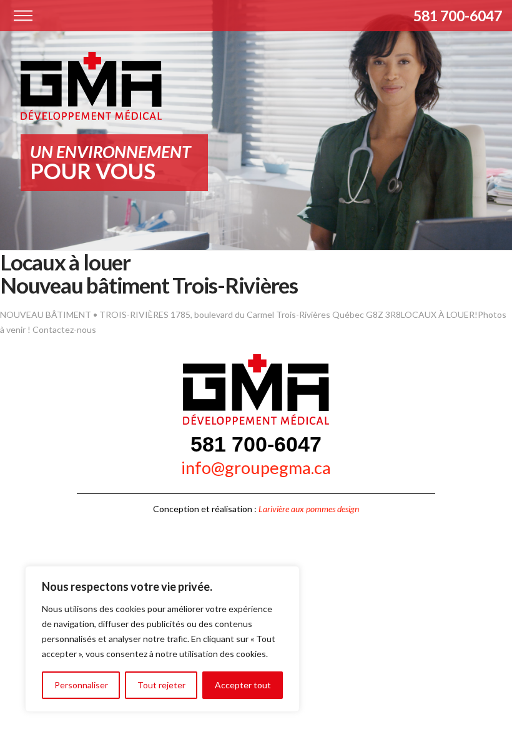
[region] (162, 639)
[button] (23, 15)
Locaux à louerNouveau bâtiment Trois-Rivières (149, 273)
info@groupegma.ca (256, 467)
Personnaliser (81, 685)
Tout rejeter (161, 685)
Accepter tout (243, 685)
